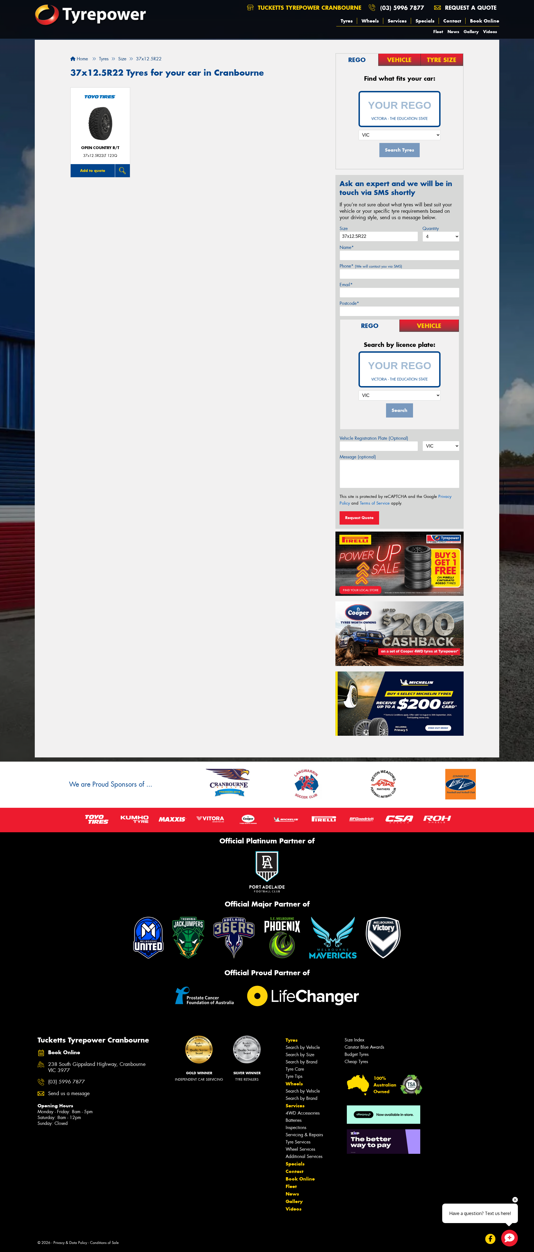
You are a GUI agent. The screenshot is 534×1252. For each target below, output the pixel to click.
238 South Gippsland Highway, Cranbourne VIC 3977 (96, 1067)
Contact (452, 21)
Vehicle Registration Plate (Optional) (374, 438)
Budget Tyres (357, 1054)
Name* (347, 247)
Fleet (438, 31)
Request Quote (359, 517)
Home (81, 59)
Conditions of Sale (104, 1242)
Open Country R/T (100, 147)
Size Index (354, 1040)
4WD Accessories (303, 1113)
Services (397, 21)
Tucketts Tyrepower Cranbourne (308, 7)
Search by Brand (301, 1062)
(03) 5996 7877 (402, 7)
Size (344, 228)
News (453, 31)
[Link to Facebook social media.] (490, 1239)
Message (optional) (358, 457)
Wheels (370, 21)
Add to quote (92, 170)
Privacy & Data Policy (70, 1242)
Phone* (371, 266)
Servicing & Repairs (304, 1135)
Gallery (471, 31)
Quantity (430, 228)
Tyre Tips (294, 1076)
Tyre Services (298, 1142)
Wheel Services (300, 1149)
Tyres (347, 21)
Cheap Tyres (356, 1062)
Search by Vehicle (303, 1047)
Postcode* (349, 303)
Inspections (296, 1127)
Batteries (293, 1120)
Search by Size (300, 1055)
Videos (490, 31)
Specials (425, 21)
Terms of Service (375, 503)
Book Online (484, 21)
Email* (346, 285)
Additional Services (304, 1156)
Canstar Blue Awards (364, 1047)
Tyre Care (295, 1069)
